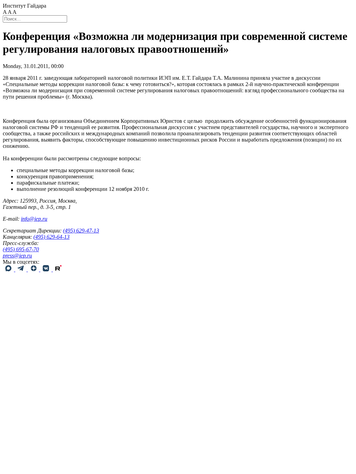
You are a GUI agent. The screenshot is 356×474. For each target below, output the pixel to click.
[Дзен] (34, 269)
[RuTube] (58, 269)
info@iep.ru (34, 219)
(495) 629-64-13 (51, 237)
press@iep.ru (17, 256)
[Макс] (9, 269)
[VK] (46, 269)
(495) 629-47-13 (81, 231)
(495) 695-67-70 (21, 249)
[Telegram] (21, 269)
